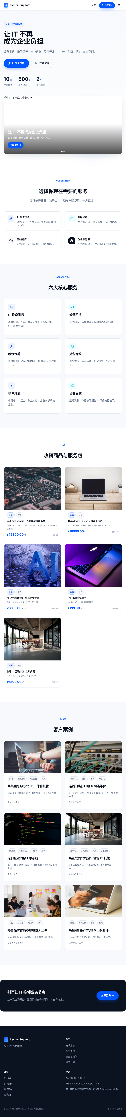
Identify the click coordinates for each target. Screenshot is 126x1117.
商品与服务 (71, 1056)
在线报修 (70, 1045)
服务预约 (70, 1051)
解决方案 (8, 1089)
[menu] (119, 5)
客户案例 (8, 1083)
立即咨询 (106, 995)
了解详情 (14, 145)
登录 (93, 5)
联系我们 (8, 1094)
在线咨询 (70, 1061)
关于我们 (8, 1078)
